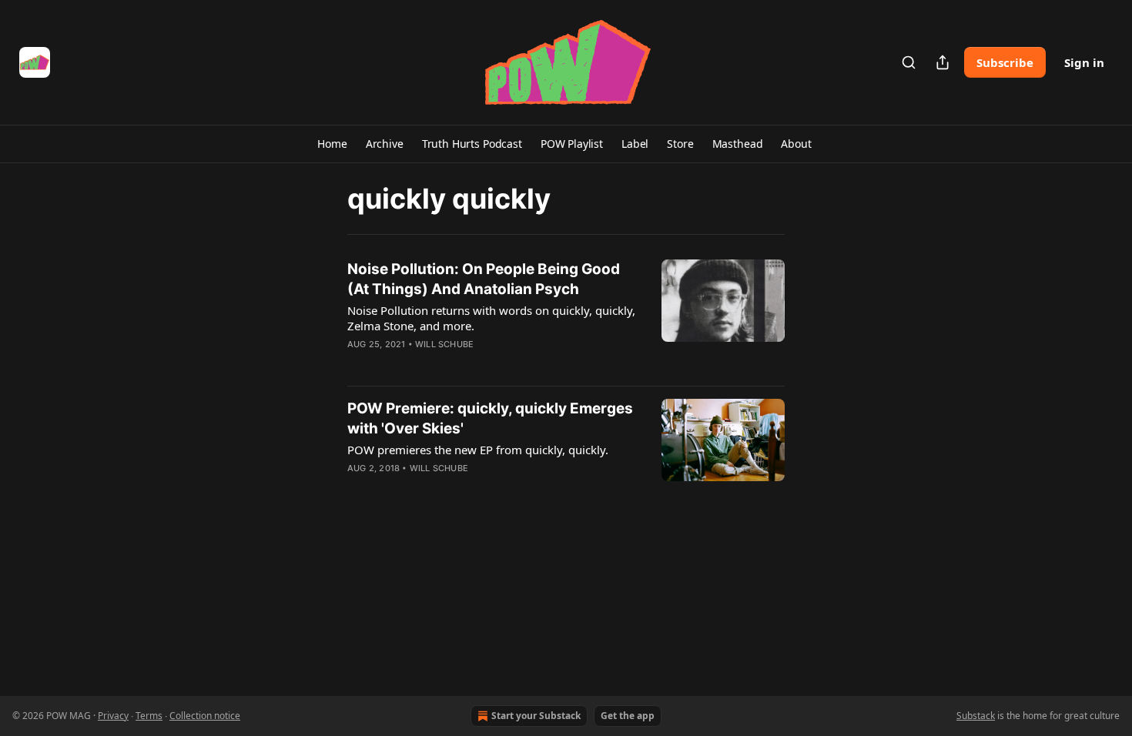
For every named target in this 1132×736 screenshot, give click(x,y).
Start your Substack (536, 715)
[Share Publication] (942, 62)
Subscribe (1004, 62)
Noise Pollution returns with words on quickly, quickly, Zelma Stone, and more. (491, 318)
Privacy (113, 715)
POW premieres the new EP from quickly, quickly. (477, 449)
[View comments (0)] (449, 364)
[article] (566, 316)
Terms (149, 715)
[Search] (908, 62)
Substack (975, 715)
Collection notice (204, 715)
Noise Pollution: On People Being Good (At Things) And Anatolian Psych (483, 279)
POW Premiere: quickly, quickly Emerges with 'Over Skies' (490, 418)
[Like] (357, 364)
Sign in (1084, 62)
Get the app (628, 715)
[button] (332, 143)
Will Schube (444, 344)
